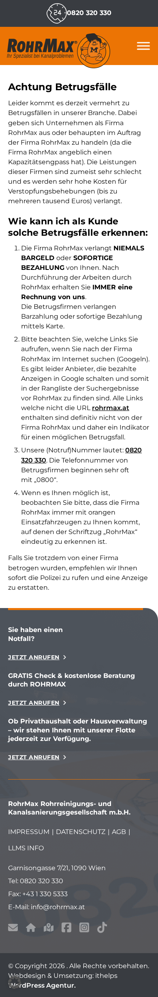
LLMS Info (26, 848)
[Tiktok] (102, 929)
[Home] (31, 929)
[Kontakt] (13, 929)
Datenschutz (80, 832)
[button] (14, 982)
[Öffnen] (143, 46)
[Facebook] (66, 929)
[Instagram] (84, 929)
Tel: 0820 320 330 (35, 881)
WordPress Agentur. (42, 985)
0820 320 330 (89, 13)
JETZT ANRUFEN (34, 657)
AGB (119, 832)
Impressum (28, 832)
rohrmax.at (110, 408)
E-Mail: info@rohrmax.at (46, 907)
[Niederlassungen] (48, 929)
